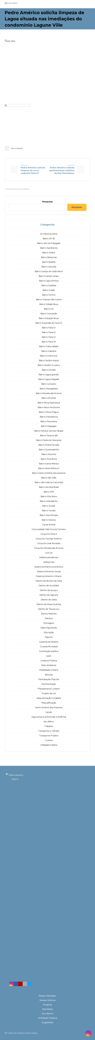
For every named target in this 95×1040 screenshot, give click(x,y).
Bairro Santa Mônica (49, 463)
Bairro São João (48, 478)
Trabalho (48, 726)
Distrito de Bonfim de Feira (49, 581)
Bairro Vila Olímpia (49, 515)
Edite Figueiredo (49, 628)
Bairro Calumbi (48, 267)
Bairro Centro (48, 295)
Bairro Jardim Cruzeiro (49, 365)
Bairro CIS (49, 309)
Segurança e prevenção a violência (49, 717)
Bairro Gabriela (48, 351)
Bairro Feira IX (49, 332)
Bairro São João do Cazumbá (49, 482)
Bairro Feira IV (49, 328)
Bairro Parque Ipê (49, 435)
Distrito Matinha (49, 614)
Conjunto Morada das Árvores (48, 548)
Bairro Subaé (48, 506)
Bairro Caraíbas (48, 285)
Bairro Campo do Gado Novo (49, 271)
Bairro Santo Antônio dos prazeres (49, 473)
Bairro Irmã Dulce (49, 356)
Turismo (49, 740)
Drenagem (48, 623)
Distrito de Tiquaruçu (48, 609)
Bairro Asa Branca (48, 248)
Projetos (47, 1004)
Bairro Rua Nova (49, 459)
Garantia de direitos (48, 642)
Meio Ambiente (48, 665)
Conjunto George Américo (49, 539)
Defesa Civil (48, 562)
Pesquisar (47, 202)
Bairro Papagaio (17, 148)
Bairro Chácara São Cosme (49, 299)
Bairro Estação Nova (49, 318)
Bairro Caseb (49, 290)
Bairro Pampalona (49, 417)
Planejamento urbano (49, 689)
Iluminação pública (48, 651)
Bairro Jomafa (49, 370)
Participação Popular (48, 679)
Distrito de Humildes (49, 585)
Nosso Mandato (47, 995)
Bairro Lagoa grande (49, 374)
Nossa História (47, 1000)
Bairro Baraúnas (49, 257)
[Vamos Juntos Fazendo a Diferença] (16, 4)
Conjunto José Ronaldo (48, 543)
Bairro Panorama (48, 421)
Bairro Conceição (48, 313)
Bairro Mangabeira (49, 388)
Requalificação (48, 703)
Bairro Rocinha (49, 454)
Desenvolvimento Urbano (48, 576)
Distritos (49, 618)
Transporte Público (48, 735)
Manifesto (47, 1009)
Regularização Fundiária (49, 698)
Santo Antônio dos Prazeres (48, 707)
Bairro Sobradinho (49, 501)
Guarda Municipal (49, 646)
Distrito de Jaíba (49, 599)
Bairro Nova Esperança (49, 403)
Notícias (49, 675)
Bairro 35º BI (49, 238)
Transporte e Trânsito (48, 731)
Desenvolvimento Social (49, 571)
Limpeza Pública (49, 660)
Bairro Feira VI (49, 337)
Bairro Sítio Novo (49, 496)
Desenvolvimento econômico (48, 567)
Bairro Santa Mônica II (48, 468)
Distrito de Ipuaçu (49, 590)
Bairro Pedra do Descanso (48, 440)
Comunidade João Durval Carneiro (49, 529)
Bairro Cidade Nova (48, 304)
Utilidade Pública (48, 745)
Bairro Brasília (48, 262)
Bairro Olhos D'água (49, 412)
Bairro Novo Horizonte (49, 407)
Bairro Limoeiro (48, 384)
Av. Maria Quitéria (48, 234)
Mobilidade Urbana (48, 670)
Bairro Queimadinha (49, 449)
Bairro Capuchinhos (49, 281)
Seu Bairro (49, 721)
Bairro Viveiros (49, 520)
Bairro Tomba (48, 510)
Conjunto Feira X (49, 534)
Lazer (48, 656)
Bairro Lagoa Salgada (48, 379)
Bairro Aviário (48, 252)
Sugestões (47, 1022)
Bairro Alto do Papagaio (48, 243)
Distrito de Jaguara (48, 595)
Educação (49, 632)
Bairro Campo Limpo (49, 276)
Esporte (49, 637)
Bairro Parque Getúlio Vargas (48, 431)
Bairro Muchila (49, 398)
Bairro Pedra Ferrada (48, 445)
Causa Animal (48, 524)
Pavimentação (49, 684)
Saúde (49, 712)
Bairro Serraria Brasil (49, 487)
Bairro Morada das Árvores (49, 393)
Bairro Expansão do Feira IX (48, 323)
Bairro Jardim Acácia (49, 360)
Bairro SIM (49, 492)
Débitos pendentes (48, 557)
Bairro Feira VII (49, 342)
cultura (48, 553)
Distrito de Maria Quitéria (48, 604)
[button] (11, 984)
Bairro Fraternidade (48, 346)
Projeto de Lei (49, 693)
